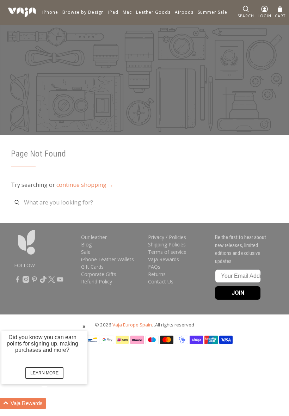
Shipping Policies (167, 244)
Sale (86, 252)
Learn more (44, 373)
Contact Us (160, 281)
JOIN (238, 292)
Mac (127, 12)
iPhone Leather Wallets (107, 259)
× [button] (84, 326)
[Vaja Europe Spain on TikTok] (43, 280)
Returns (157, 274)
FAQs (154, 266)
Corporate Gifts (98, 274)
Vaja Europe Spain (132, 325)
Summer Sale (212, 12)
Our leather (94, 237)
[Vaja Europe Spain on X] (51, 280)
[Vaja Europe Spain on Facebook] (17, 280)
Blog (86, 244)
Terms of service (167, 252)
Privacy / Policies (167, 237)
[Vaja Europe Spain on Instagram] (26, 280)
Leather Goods (153, 12)
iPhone (50, 12)
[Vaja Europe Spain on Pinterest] (34, 280)
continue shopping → (84, 185)
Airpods (184, 12)
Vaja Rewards (163, 259)
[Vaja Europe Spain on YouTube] (60, 280)
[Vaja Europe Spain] (22, 12)
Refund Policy (96, 281)
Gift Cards (92, 266)
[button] (53, 403)
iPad (113, 12)
